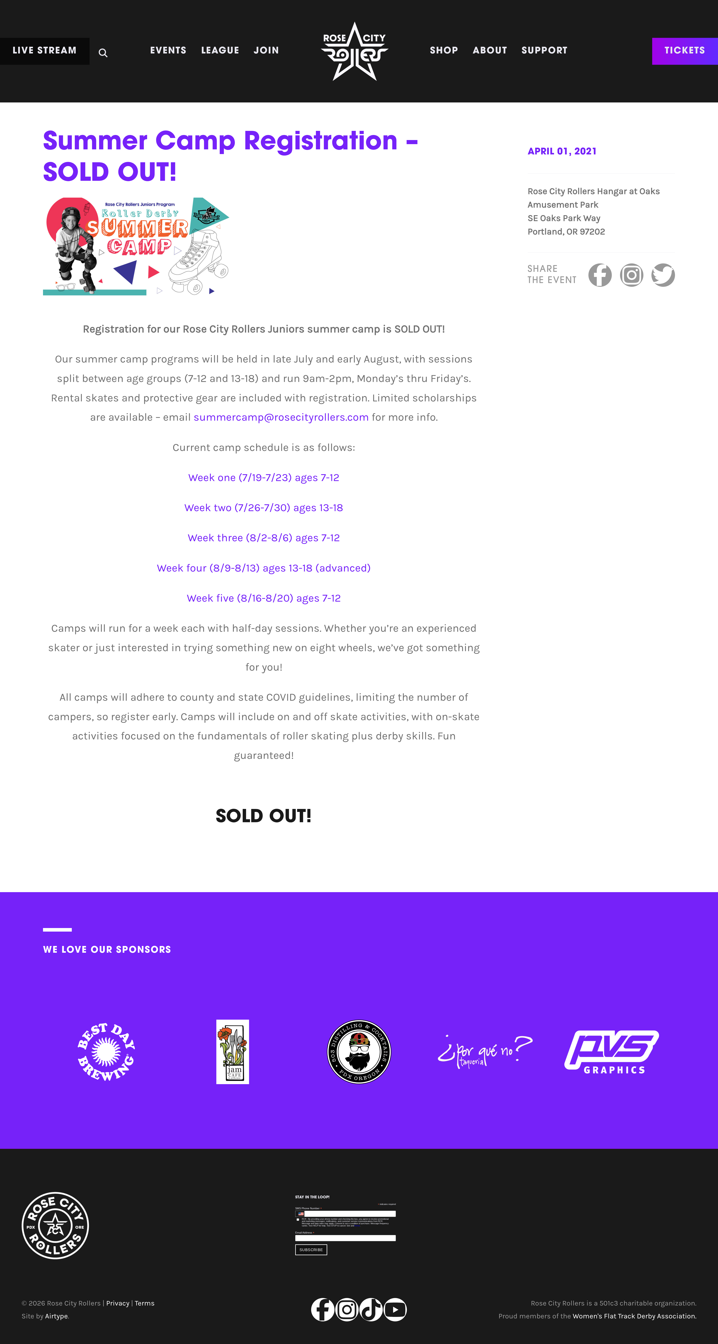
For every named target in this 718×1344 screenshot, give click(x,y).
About (490, 51)
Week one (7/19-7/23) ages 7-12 (264, 477)
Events (168, 51)
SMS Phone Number (308, 1208)
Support (545, 51)
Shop (444, 51)
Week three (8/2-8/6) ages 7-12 (264, 537)
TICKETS (685, 51)
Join (266, 51)
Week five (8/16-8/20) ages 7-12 (264, 598)
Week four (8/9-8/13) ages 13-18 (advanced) (264, 568)
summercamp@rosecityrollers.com (281, 417)
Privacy (117, 1303)
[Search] (103, 49)
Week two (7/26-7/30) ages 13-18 (263, 507)
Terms (357, 1226)
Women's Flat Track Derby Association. (634, 1316)
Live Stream (45, 51)
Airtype (56, 1316)
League (220, 51)
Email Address (304, 1232)
